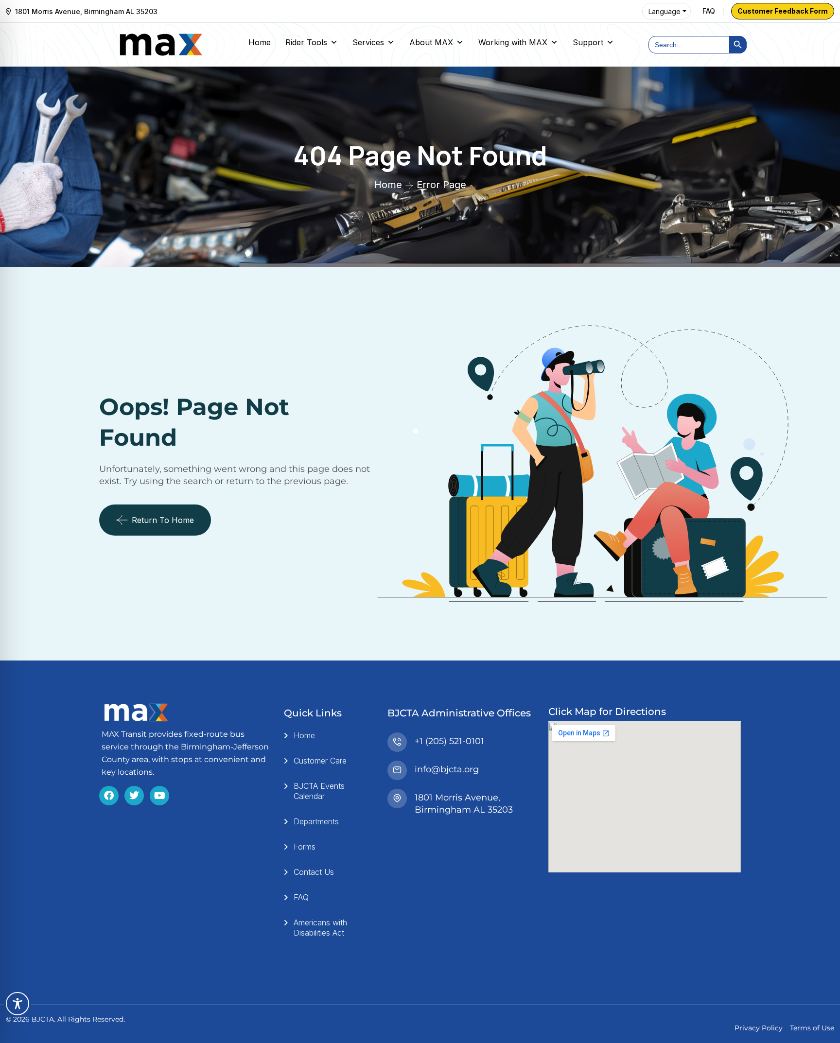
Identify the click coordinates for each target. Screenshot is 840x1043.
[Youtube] (159, 795)
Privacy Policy (759, 1028)
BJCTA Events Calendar (319, 791)
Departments (316, 821)
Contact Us (314, 872)
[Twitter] (134, 795)
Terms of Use (812, 1028)
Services (368, 42)
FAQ (708, 11)
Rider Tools (306, 42)
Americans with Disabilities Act (320, 928)
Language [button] (664, 11)
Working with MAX (512, 42)
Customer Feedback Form (782, 11)
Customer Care (320, 760)
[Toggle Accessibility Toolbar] (17, 1003)
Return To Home (163, 520)
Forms (304, 847)
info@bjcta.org (447, 769)
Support (588, 42)
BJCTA (43, 1019)
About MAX (431, 42)
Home (259, 42)
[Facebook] (109, 795)
